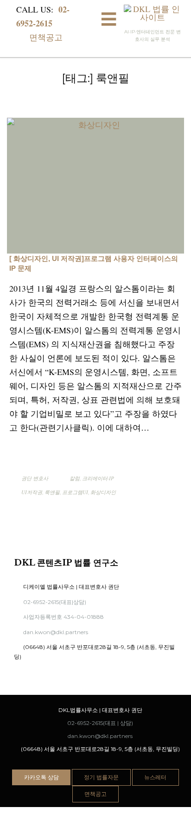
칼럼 (75, 478)
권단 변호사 (34, 478)
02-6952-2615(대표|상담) (50, 601)
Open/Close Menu (108, 21)
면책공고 (40, 37)
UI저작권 (31, 492)
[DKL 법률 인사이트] (153, 13)
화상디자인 (103, 492)
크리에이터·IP (98, 478)
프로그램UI (75, 492)
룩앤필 (52, 492)
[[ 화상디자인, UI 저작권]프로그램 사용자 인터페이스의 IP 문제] (95, 186)
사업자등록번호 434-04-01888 (59, 616)
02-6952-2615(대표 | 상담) (96, 722)
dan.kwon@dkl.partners (51, 632)
